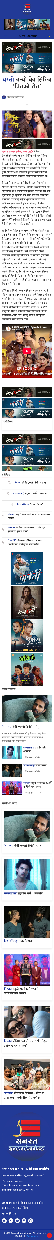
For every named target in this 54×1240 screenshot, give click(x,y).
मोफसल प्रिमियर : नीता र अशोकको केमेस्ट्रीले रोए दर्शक (25, 543)
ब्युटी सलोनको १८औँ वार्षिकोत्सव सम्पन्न (29, 516)
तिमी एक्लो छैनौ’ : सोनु (30, 483)
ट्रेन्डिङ (6, 474)
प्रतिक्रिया (7, 421)
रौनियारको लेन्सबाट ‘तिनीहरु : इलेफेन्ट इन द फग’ (27, 529)
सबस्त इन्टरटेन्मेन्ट (15, 97)
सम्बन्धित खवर (9, 803)
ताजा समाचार (8, 689)
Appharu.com (33, 1236)
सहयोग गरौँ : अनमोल (30, 494)
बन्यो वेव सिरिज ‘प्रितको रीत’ (27, 84)
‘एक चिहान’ (30, 505)
